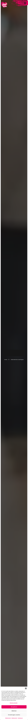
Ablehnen (14, 711)
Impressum (20, 718)
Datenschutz (8, 718)
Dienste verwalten (13, 703)
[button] (26, 688)
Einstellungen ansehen (14, 714)
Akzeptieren (14, 707)
